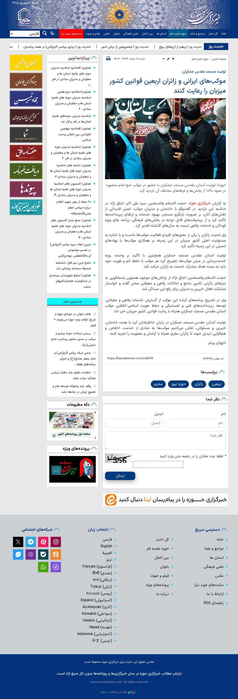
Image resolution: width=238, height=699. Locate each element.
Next (56, 470)
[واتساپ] (43, 567)
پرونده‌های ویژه (76, 449)
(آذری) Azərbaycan (97, 607)
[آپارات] (43, 542)
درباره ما (162, 594)
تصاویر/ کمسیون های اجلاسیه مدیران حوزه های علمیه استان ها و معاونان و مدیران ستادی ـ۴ (70, 189)
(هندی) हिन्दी (102, 573)
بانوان (116, 34)
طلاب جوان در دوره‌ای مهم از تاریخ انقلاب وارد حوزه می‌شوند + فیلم (75, 320)
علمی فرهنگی (130, 34)
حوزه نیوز (178, 384)
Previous (88, 470)
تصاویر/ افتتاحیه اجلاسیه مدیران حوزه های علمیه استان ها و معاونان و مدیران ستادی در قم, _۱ (71, 76)
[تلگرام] (31, 542)
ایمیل (158, 414)
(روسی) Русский (99, 593)
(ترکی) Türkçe (101, 587)
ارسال (120, 476)
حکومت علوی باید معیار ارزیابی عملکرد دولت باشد (73, 375)
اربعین (216, 384)
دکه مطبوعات (78, 405)
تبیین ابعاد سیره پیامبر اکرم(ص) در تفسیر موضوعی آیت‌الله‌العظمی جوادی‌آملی (70, 250)
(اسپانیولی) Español (96, 600)
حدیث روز (216, 46)
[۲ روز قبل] (72, 425)
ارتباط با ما (215, 594)
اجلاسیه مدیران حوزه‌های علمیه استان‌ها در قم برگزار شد (71, 119)
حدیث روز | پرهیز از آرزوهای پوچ (195, 46)
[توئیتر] (18, 542)
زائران (199, 384)
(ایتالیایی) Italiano (97, 620)
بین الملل (147, 34)
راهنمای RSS (214, 603)
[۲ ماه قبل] (72, 469)
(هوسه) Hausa (100, 627)
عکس (107, 34)
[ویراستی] (18, 554)
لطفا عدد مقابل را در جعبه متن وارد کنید (193, 456)
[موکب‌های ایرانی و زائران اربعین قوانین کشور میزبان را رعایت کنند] (165, 138)
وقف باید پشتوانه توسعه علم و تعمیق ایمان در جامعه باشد (74, 389)
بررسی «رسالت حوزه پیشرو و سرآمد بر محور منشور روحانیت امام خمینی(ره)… (73, 339)
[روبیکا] (31, 554)
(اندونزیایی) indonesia (94, 634)
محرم (158, 384)
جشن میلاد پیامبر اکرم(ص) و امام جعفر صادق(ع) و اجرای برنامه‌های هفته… (75, 358)
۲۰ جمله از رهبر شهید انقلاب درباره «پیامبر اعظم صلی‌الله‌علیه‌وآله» (73, 207)
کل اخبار (213, 34)
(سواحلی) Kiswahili (97, 614)
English (106, 546)
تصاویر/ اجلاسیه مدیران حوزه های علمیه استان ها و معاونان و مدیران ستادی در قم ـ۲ (71, 153)
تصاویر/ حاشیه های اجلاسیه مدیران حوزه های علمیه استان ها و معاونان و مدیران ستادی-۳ (70, 171)
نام (223, 414)
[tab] (72, 302)
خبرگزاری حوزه (200, 203)
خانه (223, 34)
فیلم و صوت (93, 34)
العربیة (107, 553)
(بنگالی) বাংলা (102, 580)
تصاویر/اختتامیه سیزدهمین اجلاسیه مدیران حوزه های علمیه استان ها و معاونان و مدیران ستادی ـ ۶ (71, 100)
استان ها (161, 34)
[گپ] (56, 567)
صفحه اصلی (219, 59)
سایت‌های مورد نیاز (71, 34)
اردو (109, 560)
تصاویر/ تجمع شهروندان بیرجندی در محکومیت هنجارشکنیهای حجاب (70, 281)
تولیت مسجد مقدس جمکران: (204, 71)
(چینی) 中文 (102, 641)
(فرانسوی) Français (97, 566)
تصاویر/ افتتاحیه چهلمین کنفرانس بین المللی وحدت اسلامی (74, 134)
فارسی (107, 539)
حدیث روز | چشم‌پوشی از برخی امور (139, 46)
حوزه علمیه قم (178, 34)
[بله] (43, 554)
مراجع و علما (197, 34)
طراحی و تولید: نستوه (113, 692)
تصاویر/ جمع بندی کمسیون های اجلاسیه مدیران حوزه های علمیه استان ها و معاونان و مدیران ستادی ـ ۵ (71, 229)
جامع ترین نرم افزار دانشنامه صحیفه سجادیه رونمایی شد (73, 266)
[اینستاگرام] (56, 542)
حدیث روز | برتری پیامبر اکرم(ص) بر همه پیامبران (72, 46)
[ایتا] (56, 554)
